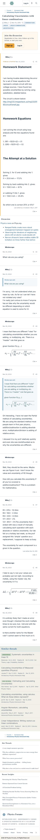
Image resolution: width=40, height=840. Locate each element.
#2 (36, 252)
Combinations (30, 23)
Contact (5, 832)
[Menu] (4, 3)
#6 (36, 462)
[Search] (36, 3)
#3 (36, 274)
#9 (36, 613)
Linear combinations (17, 25)
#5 (36, 374)
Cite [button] (34, 211)
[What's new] (32, 3)
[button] (33, 61)
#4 (36, 326)
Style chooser (9, 829)
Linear (5, 25)
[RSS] (36, 832)
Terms (19, 832)
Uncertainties (8, 28)
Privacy (25, 832)
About (12, 832)
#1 (36, 61)
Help (31, 832)
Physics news (6, 223)
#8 (36, 567)
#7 (36, 505)
